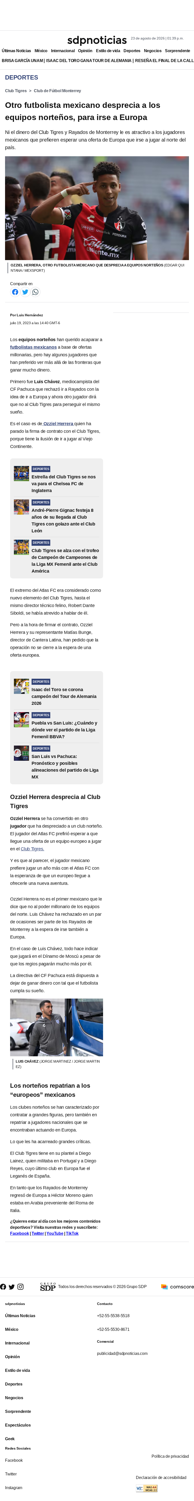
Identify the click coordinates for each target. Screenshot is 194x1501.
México (41, 51)
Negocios (152, 51)
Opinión (85, 51)
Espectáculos (18, 1425)
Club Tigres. (32, 848)
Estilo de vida (108, 51)
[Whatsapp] (35, 291)
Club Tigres (16, 91)
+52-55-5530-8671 (113, 1329)
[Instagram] (20, 1286)
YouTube (54, 1233)
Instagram (13, 1488)
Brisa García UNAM (22, 61)
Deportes (132, 51)
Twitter (38, 1233)
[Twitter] (25, 291)
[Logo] (97, 41)
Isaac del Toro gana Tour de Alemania (89, 61)
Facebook (19, 1233)
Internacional (63, 51)
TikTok (72, 1233)
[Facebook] (15, 291)
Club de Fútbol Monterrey (57, 91)
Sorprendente (177, 51)
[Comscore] (177, 1286)
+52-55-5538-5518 (113, 1316)
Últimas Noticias (16, 51)
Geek (10, 1439)
